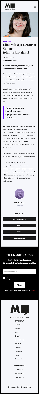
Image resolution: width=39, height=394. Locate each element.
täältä (33, 290)
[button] (35, 6)
